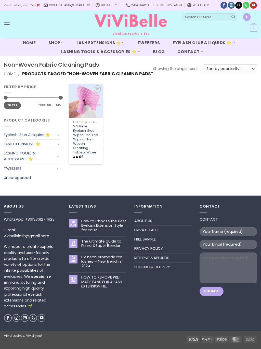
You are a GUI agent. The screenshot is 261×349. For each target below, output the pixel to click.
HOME (29, 43)
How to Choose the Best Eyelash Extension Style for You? (103, 225)
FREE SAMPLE (145, 239)
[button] (7, 24)
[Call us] (246, 5)
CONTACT (188, 52)
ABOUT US (143, 220)
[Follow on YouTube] (253, 5)
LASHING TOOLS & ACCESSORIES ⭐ (99, 52)
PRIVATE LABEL (146, 230)
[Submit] (233, 17)
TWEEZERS (148, 43)
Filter (12, 105)
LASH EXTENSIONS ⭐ (98, 43)
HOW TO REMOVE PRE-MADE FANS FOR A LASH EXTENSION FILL (101, 281)
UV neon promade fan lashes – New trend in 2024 (102, 261)
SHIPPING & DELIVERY (152, 267)
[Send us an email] (238, 5)
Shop (54, 43)
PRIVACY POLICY (148, 248)
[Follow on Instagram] (231, 5)
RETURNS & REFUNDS (151, 257)
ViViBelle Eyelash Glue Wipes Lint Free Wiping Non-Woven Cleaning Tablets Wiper (85, 139)
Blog (159, 52)
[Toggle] (58, 135)
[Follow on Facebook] (223, 5)
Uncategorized (17, 177)
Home (10, 74)
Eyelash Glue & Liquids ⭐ (202, 43)
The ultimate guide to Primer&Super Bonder (101, 243)
